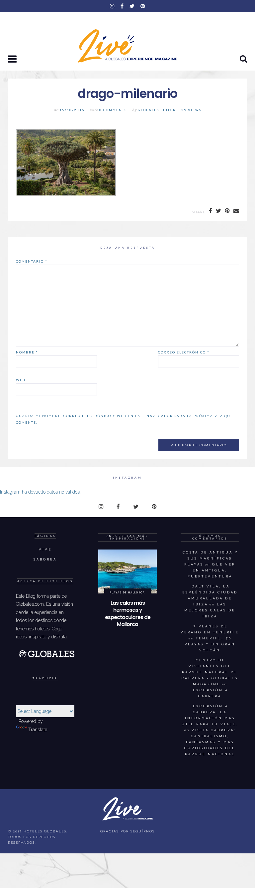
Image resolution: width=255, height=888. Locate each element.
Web (21, 380)
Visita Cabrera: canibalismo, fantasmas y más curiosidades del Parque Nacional (210, 742)
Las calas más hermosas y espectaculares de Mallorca (127, 613)
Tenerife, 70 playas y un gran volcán (210, 644)
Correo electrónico (184, 352)
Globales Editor (157, 110)
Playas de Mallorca (127, 592)
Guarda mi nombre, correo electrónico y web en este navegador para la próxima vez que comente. (124, 419)
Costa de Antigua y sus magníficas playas (210, 558)
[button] (13, 59)
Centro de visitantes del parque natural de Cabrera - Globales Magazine (210, 672)
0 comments (113, 110)
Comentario (31, 261)
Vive (45, 549)
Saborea (45, 559)
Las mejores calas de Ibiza (209, 610)
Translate (37, 729)
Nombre (27, 352)
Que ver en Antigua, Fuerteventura (212, 570)
